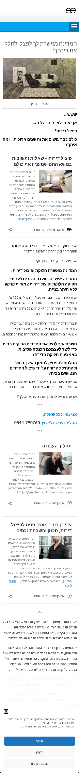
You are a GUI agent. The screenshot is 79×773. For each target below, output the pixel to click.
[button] (6, 711)
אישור (39, 741)
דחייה (39, 752)
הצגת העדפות (39, 763)
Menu (74, 26)
